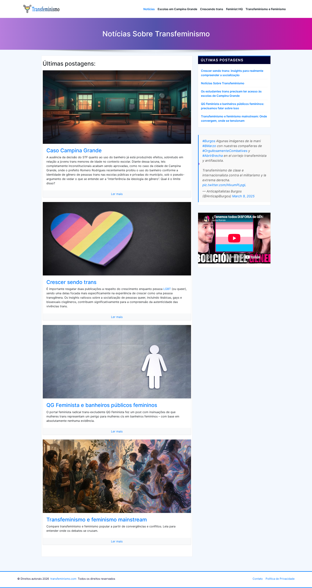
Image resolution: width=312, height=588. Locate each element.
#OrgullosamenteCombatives (224, 151)
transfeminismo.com (63, 578)
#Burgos (208, 141)
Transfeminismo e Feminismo (266, 9)
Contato (258, 578)
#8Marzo (209, 146)
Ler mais (117, 194)
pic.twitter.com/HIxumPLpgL (224, 185)
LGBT (167, 289)
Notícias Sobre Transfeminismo (222, 83)
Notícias (149, 9)
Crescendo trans (211, 9)
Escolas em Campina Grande (177, 9)
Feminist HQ (234, 9)
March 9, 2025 (243, 196)
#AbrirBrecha (212, 156)
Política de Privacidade (280, 578)
